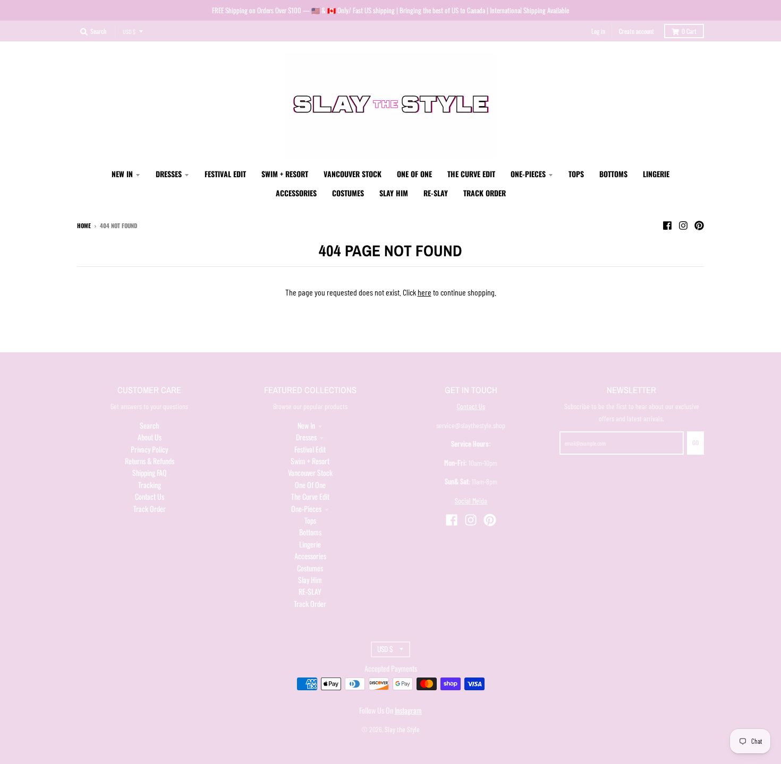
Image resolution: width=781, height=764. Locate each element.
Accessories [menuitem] (296, 192)
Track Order (149, 508)
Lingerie (310, 544)
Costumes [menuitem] (348, 192)
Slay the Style (402, 729)
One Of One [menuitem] (414, 173)
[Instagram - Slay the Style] (683, 225)
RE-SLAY (310, 591)
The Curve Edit (310, 496)
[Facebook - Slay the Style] (667, 225)
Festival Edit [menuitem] (225, 173)
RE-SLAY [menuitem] (435, 192)
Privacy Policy (149, 449)
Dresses (306, 436)
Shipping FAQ (149, 472)
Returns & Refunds (149, 460)
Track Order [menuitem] (484, 192)
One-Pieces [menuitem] (528, 173)
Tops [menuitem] (576, 173)
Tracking (149, 484)
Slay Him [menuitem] (393, 192)
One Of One (310, 484)
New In (306, 425)
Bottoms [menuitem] (613, 173)
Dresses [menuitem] (169, 173)
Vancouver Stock (310, 472)
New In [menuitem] (122, 173)
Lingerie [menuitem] (656, 173)
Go (695, 442)
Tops (310, 520)
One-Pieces (306, 508)
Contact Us (149, 496)
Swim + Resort (310, 460)
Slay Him (310, 579)
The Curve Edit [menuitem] (471, 173)
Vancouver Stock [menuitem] (352, 173)
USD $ (129, 31)
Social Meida (471, 500)
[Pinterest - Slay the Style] (699, 225)
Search (149, 425)
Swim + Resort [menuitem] (284, 173)
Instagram (408, 710)
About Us (150, 436)
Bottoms (310, 531)
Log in (598, 31)
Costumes (310, 568)
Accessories (310, 555)
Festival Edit (310, 449)
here (424, 292)
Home (84, 225)
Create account (636, 31)
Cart (689, 31)
